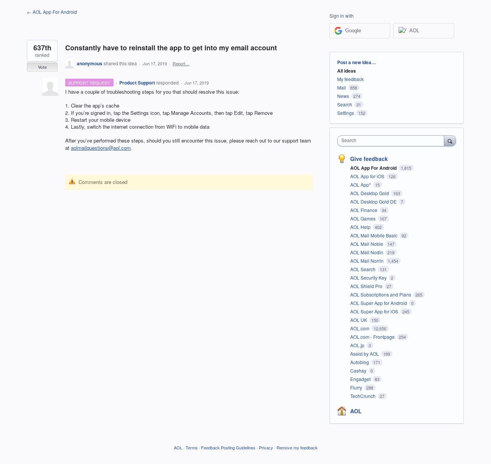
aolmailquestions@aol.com (101, 147)
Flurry (356, 387)
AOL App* (361, 184)
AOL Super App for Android (379, 303)
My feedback (350, 79)
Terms (192, 447)
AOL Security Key (369, 277)
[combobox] (392, 141)
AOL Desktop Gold (370, 193)
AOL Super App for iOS (374, 311)
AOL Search (363, 269)
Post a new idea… (356, 62)
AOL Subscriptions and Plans (381, 294)
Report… (181, 63)
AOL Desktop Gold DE (374, 201)
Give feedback (369, 158)
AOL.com (360, 328)
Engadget (361, 379)
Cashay (358, 370)
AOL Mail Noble (367, 243)
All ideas (346, 70)
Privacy (266, 447)
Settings (345, 112)
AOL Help (361, 227)
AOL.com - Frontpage (373, 336)
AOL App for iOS (368, 176)
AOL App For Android (374, 167)
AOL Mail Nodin (367, 252)
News (343, 96)
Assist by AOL (365, 353)
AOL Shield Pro (367, 286)
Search (344, 104)
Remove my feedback (297, 447)
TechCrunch (363, 396)
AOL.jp (358, 345)
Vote (42, 67)
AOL (356, 411)
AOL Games (363, 218)
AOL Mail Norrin (367, 260)
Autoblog (360, 362)
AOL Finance (364, 210)
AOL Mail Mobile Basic (374, 235)
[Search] (450, 140)
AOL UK (359, 320)
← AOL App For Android (52, 11)
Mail (341, 87)
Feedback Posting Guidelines (228, 447)
